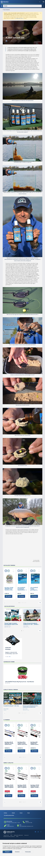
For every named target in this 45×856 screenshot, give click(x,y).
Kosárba (9, 596)
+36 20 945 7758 (28, 822)
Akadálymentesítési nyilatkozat (9, 836)
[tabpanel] (13, 701)
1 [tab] (19, 602)
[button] (22, 87)
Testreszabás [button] (28, 851)
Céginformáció (6, 835)
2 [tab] (20, 602)
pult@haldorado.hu (19, 18)
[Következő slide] (40, 603)
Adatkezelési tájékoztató (18, 835)
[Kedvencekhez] (13, 570)
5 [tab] (25, 602)
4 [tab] (24, 602)
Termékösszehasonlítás (9, 815)
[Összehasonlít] (13, 572)
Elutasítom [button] (17, 851)
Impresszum (26, 835)
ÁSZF (11, 835)
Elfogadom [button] (7, 851)
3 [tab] (22, 602)
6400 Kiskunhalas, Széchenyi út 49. (26, 826)
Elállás (17, 836)
